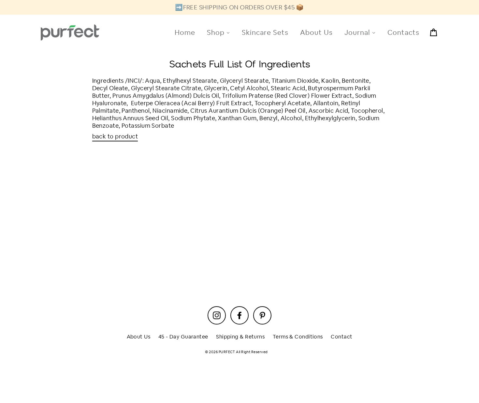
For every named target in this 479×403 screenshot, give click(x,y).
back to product (115, 136)
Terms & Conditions (298, 336)
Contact (341, 336)
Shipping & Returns (240, 336)
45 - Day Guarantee (183, 336)
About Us (139, 336)
